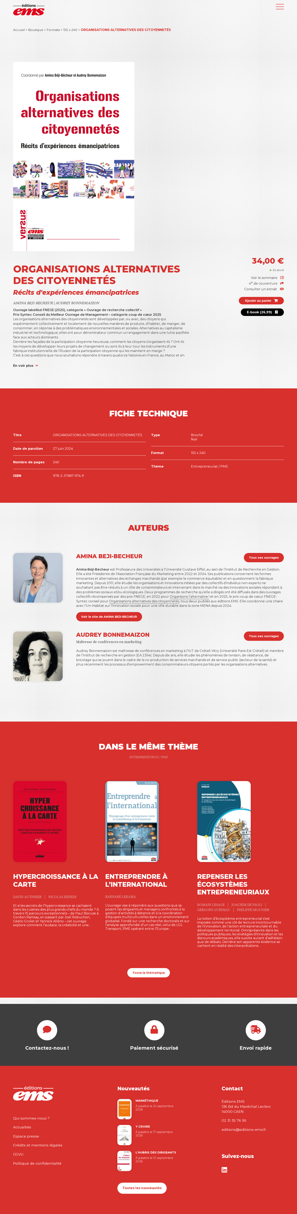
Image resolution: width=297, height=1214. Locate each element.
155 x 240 (70, 30)
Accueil (19, 30)
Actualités (22, 1127)
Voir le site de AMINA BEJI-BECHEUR (109, 617)
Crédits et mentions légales (37, 1145)
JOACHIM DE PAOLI (247, 905)
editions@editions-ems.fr (244, 1129)
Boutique (35, 30)
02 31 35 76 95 (234, 1120)
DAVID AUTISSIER (27, 897)
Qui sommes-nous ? (31, 1118)
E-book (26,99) (260, 312)
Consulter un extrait (261, 289)
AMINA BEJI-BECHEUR (33, 303)
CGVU (18, 1154)
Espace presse (26, 1136)
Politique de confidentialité (37, 1163)
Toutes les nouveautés (142, 1188)
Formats (53, 30)
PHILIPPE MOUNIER (253, 910)
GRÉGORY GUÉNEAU (214, 910)
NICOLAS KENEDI (62, 897)
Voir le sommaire (264, 278)
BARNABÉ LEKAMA (120, 897)
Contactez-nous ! (47, 1048)
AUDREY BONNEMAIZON (77, 303)
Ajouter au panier (258, 300)
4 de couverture (263, 283)
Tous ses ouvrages (264, 557)
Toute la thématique (148, 973)
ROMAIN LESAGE (211, 905)
